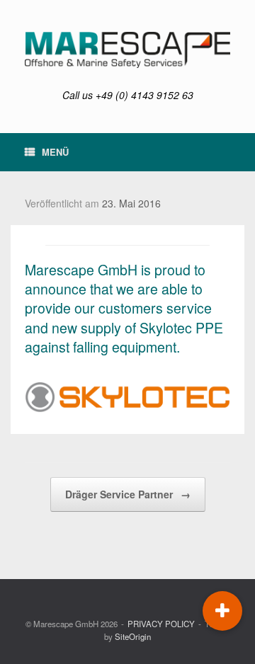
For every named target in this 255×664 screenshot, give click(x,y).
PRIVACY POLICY (161, 623)
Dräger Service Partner (128, 494)
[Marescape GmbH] (127, 50)
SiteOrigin (133, 636)
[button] (222, 611)
